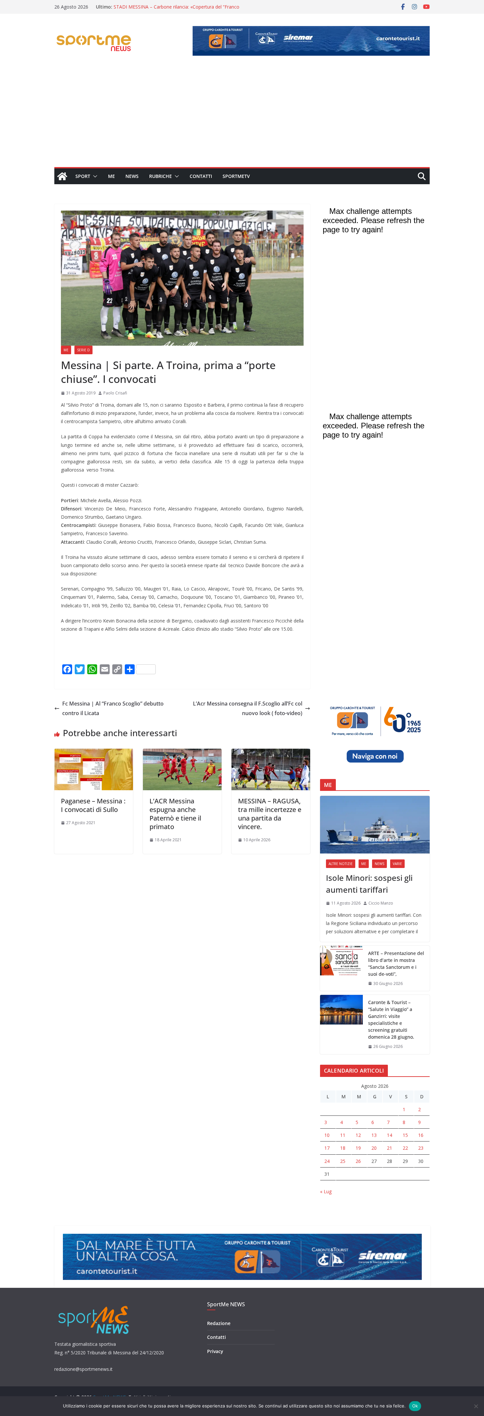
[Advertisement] (242, 118)
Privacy (215, 1351)
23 (420, 1148)
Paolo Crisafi (115, 393)
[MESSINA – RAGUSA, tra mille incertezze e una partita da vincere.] (270, 753)
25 (342, 1161)
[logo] (94, 1305)
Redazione (218, 1323)
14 (389, 1135)
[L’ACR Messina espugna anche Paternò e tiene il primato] (182, 753)
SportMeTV (236, 176)
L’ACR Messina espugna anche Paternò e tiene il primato (175, 813)
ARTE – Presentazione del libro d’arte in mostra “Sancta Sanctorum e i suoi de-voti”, (396, 963)
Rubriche (160, 176)
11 (342, 1135)
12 (358, 1135)
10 (327, 1135)
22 (405, 1148)
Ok (415, 1405)
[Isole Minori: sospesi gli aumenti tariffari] (375, 824)
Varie (397, 863)
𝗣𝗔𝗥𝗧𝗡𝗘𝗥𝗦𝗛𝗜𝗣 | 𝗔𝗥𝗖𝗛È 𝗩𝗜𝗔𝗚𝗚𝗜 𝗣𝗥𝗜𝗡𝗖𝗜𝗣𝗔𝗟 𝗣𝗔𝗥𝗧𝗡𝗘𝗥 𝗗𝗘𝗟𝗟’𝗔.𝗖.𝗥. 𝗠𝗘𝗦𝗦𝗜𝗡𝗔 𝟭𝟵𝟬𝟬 (169, 10)
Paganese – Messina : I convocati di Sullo (93, 805)
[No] (475, 1406)
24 (327, 1161)
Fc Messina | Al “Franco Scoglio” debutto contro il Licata (113, 708)
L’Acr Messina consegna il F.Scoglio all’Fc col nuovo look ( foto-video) (247, 708)
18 (342, 1148)
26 (358, 1161)
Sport (82, 176)
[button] (93, 176)
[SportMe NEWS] (62, 176)
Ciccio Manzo (380, 903)
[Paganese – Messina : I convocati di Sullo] (93, 753)
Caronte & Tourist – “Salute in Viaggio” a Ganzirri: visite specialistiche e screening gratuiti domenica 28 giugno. (391, 1019)
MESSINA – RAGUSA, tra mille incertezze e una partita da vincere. (269, 813)
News (132, 176)
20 (374, 1148)
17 (327, 1148)
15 (405, 1135)
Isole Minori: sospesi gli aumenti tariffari (369, 883)
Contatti (201, 176)
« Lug (326, 1191)
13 (374, 1135)
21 (389, 1148)
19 (358, 1148)
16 (420, 1135)
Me (111, 176)
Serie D (83, 350)
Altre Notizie (341, 863)
